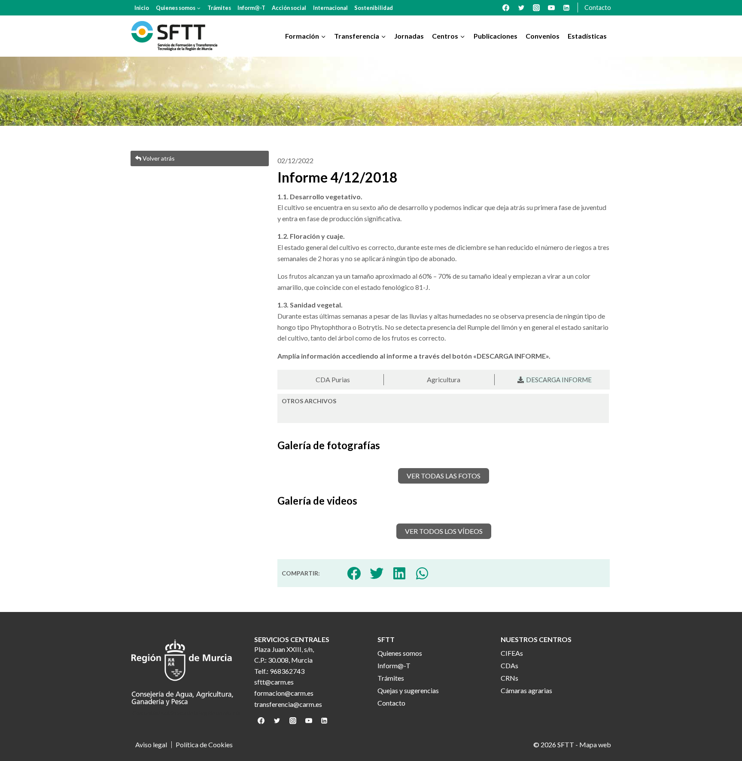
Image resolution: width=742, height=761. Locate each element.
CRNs (509, 678)
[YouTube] (551, 8)
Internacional (330, 7)
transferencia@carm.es (288, 704)
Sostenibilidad (373, 7)
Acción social (289, 7)
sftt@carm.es (274, 682)
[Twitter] (521, 8)
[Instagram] (536, 8)
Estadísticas (587, 36)
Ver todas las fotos (443, 476)
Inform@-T (251, 7)
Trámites (219, 7)
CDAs (509, 665)
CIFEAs (512, 653)
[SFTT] (174, 36)
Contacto (597, 7)
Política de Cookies (204, 744)
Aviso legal (151, 744)
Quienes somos (399, 653)
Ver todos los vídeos (444, 531)
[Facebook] (506, 8)
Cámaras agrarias (526, 690)
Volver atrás (158, 158)
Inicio (141, 7)
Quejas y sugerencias (408, 690)
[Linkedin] (566, 8)
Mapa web (595, 744)
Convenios (543, 36)
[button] (354, 573)
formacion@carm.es (283, 693)
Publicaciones (495, 36)
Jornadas (409, 36)
